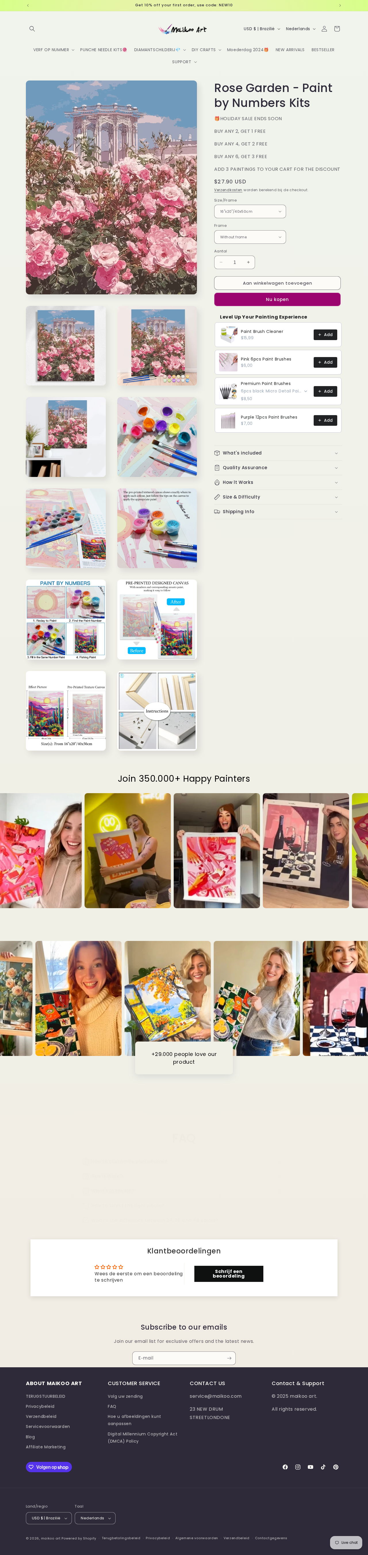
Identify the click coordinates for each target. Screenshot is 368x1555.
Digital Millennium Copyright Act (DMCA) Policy (142, 1437)
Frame (220, 225)
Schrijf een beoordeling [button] (229, 1273)
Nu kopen (277, 299)
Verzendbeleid (41, 1416)
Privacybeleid (40, 1406)
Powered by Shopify (79, 1538)
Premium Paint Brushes (266, 383)
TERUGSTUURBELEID (46, 1396)
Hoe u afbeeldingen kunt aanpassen (134, 1420)
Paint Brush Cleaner (262, 331)
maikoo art (51, 1538)
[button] (32, 28)
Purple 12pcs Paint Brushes (269, 417)
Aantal (220, 251)
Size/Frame (225, 200)
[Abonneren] (229, 1358)
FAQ (112, 1406)
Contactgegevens (271, 1538)
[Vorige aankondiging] (28, 5)
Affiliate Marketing (46, 1447)
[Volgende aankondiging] (340, 5)
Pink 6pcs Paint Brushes (266, 359)
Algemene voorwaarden (196, 1538)
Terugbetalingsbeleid (121, 1538)
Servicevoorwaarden (48, 1427)
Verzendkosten (228, 189)
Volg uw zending (125, 1396)
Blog (30, 1437)
